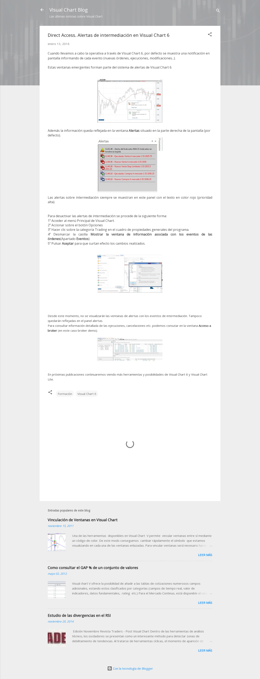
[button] (209, 35)
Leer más (205, 555)
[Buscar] (218, 11)
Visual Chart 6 (86, 394)
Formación (65, 394)
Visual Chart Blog (68, 9)
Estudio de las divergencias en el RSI (79, 615)
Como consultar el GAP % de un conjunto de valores (93, 567)
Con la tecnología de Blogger (132, 668)
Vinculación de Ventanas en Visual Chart (83, 519)
